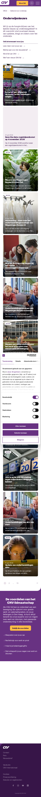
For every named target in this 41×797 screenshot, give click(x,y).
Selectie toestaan (20, 433)
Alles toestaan (20, 426)
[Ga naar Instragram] (18, 785)
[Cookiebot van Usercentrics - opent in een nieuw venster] (29, 355)
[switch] (36, 403)
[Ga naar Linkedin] (28, 785)
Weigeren (20, 440)
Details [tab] (18, 361)
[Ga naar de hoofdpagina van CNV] (4, 2)
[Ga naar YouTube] (23, 785)
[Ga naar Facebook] (13, 785)
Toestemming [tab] (7, 361)
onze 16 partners (14, 372)
